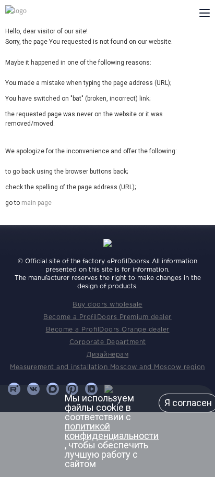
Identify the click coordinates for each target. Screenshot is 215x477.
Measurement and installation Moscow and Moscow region (107, 367)
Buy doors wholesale (107, 305)
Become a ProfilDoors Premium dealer (107, 317)
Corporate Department (107, 342)
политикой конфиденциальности (112, 431)
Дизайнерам (107, 355)
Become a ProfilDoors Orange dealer (108, 330)
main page (36, 202)
